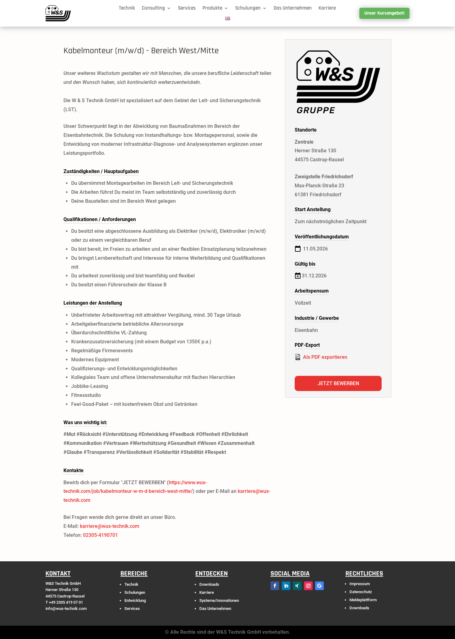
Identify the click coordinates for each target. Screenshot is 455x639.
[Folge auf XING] (297, 585)
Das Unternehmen (293, 8)
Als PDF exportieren (324, 357)
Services (187, 8)
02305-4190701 (100, 535)
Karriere (327, 8)
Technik (127, 8)
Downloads (209, 584)
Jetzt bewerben (338, 383)
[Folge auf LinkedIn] (286, 585)
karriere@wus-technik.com (109, 526)
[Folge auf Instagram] (308, 585)
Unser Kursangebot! (384, 13)
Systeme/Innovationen (219, 600)
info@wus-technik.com (66, 608)
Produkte (212, 8)
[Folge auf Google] (319, 585)
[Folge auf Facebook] (275, 585)
